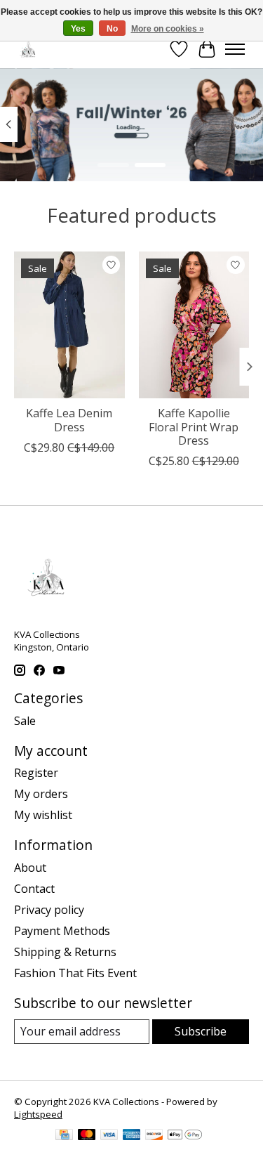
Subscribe (201, 1031)
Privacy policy (49, 909)
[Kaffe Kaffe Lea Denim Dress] (69, 324)
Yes (78, 29)
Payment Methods (62, 931)
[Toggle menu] (235, 49)
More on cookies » (167, 29)
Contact (34, 888)
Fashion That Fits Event (75, 973)
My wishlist (43, 815)
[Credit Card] (64, 1136)
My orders (41, 794)
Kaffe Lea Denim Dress (69, 419)
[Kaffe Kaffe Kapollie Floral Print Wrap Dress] (194, 324)
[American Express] (132, 1136)
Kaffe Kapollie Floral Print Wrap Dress (193, 426)
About (30, 867)
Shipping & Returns (65, 952)
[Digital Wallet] (185, 1136)
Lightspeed (38, 1114)
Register (36, 772)
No (112, 29)
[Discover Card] (154, 1136)
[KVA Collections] (28, 48)
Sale (25, 720)
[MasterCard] (87, 1136)
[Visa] (109, 1136)
